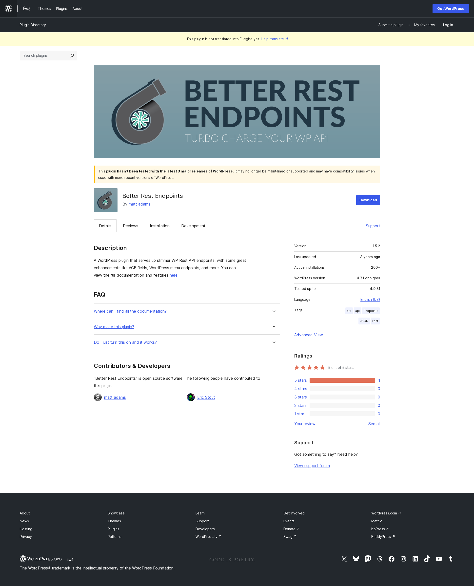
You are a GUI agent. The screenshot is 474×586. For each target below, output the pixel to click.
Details (105, 225)
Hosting (26, 529)
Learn (200, 513)
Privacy (26, 536)
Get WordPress (450, 8)
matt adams (139, 204)
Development (193, 225)
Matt (377, 521)
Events (289, 521)
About (25, 513)
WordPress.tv (209, 536)
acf (349, 311)
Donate (291, 529)
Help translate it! (274, 39)
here (174, 275)
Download (368, 200)
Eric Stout (206, 397)
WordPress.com (386, 513)
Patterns (114, 536)
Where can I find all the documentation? (130, 311)
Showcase (116, 513)
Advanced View (308, 334)
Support (373, 225)
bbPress (380, 529)
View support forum (312, 465)
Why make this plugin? (114, 326)
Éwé (70, 560)
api (357, 311)
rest (375, 321)
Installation (160, 225)
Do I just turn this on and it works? (125, 342)
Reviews (130, 225)
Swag (290, 536)
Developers (205, 529)
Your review (305, 423)
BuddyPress (383, 536)
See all (374, 423)
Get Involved (294, 513)
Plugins (113, 529)
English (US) (370, 299)
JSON (364, 321)
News (24, 521)
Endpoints (371, 311)
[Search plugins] (72, 55)
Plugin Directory (33, 25)
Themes (114, 521)
